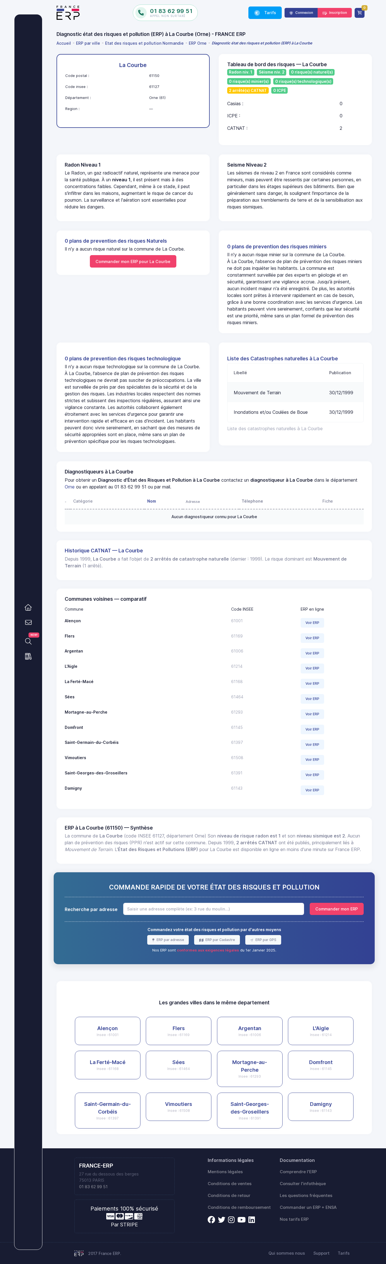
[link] (28, 607)
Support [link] (321, 1253)
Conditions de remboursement (239, 1207)
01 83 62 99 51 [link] (93, 1186)
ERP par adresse (170, 940)
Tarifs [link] (269, 12)
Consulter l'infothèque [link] (303, 1183)
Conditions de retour (229, 1195)
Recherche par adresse (91, 909)
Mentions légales (225, 1171)
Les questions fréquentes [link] (306, 1195)
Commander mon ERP (336, 908)
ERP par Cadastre (220, 940)
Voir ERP (312, 623)
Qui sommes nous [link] (286, 1253)
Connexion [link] (303, 12)
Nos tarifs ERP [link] (294, 1219)
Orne (70, 487)
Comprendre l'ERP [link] (298, 1171)
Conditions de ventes (229, 1183)
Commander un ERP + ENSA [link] (308, 1207)
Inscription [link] (337, 12)
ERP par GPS (265, 940)
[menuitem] (65, 43)
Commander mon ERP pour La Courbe (133, 261)
